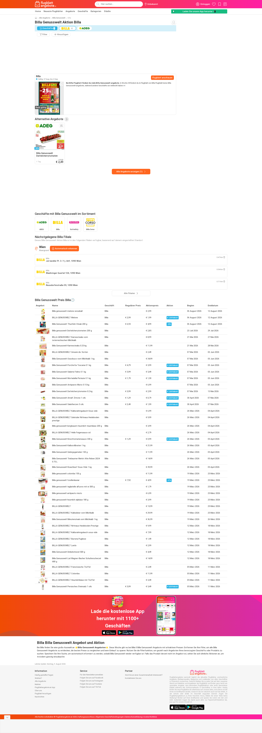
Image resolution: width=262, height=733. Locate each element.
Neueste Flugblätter (53, 11)
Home (38, 11)
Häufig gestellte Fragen (44, 675)
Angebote (70, 11)
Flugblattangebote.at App (45, 687)
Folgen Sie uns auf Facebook (91, 678)
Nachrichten (39, 697)
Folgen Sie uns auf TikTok (90, 687)
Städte (107, 11)
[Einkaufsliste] (225, 4)
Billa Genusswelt (58, 18)
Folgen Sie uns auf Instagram (91, 681)
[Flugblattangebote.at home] (45, 4)
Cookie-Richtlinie (150, 717)
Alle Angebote (44, 18)
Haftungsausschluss (86, 717)
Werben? (38, 678)
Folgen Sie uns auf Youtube (91, 684)
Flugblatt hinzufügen (43, 694)
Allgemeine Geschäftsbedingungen (110, 717)
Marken (38, 684)
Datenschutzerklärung (133, 717)
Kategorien (96, 11)
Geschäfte (83, 11)
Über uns (38, 690)
